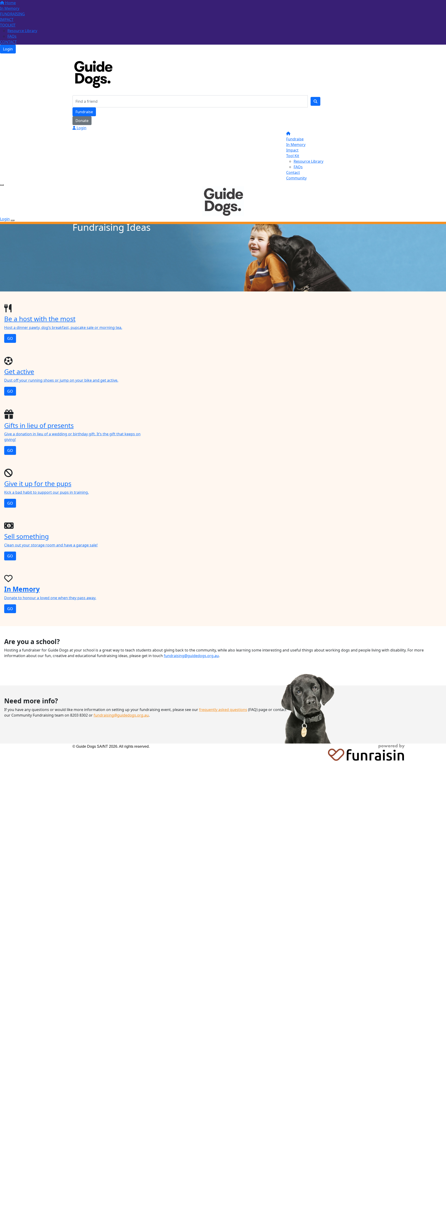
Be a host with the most (39, 318)
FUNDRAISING (12, 14)
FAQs (11, 36)
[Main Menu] (2, 185)
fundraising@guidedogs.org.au (191, 655)
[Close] (12, 220)
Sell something (26, 536)
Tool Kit (292, 155)
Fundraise (84, 111)
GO (10, 338)
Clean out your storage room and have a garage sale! (51, 545)
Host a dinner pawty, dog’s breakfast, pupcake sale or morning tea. (63, 327)
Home (10, 2)
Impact (292, 150)
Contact (293, 172)
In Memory (9, 8)
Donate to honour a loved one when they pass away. (50, 597)
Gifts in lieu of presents (39, 425)
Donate (82, 120)
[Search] (315, 101)
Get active (19, 371)
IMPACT (6, 19)
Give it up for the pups (37, 483)
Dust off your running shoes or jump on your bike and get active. (61, 380)
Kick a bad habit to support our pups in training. (46, 492)
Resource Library (22, 30)
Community (296, 178)
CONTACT (8, 41)
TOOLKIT (8, 25)
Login (8, 49)
